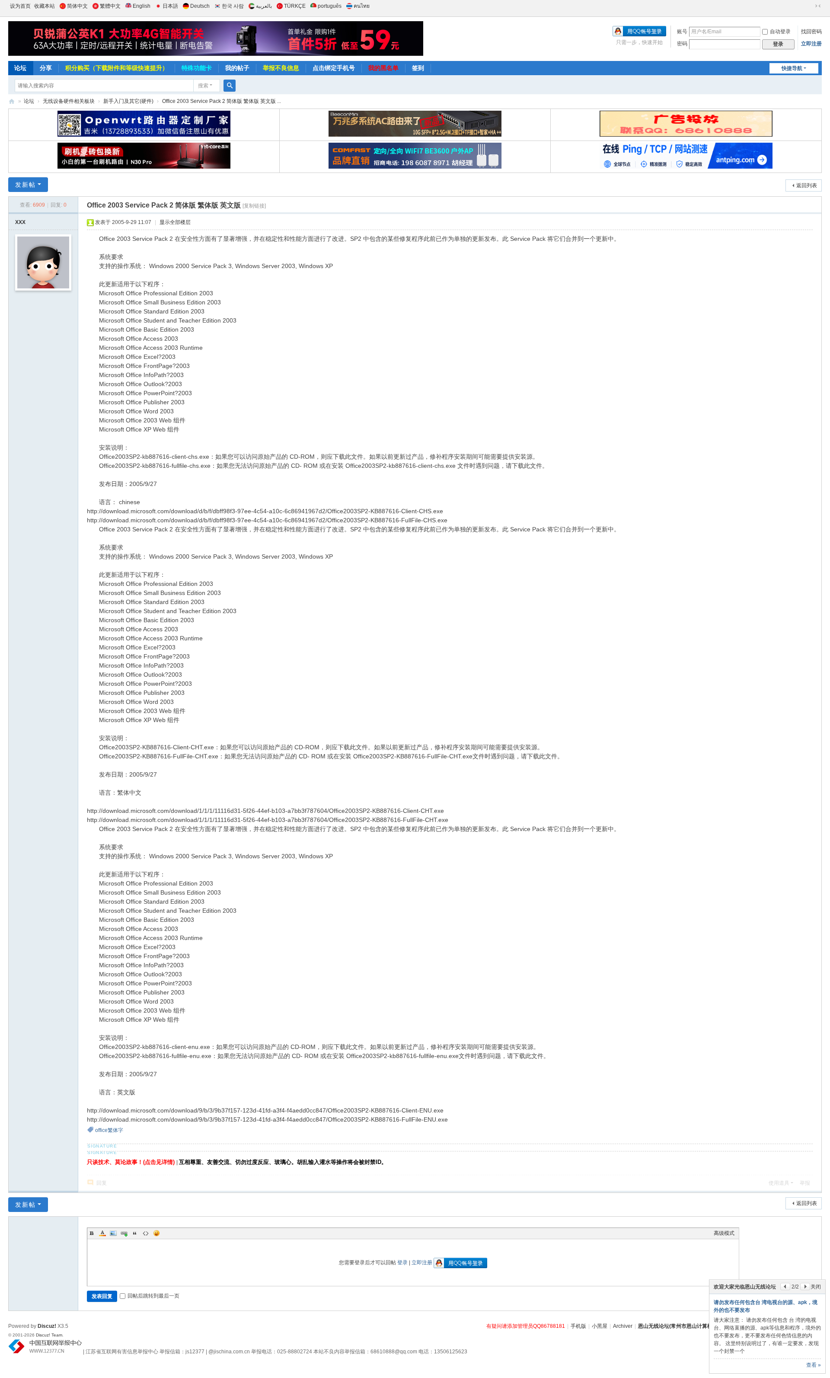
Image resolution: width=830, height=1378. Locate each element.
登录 (402, 1263)
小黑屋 (599, 1326)
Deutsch (200, 6)
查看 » (813, 1365)
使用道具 (779, 1183)
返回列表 (806, 185)
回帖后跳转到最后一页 (153, 1296)
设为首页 (20, 6)
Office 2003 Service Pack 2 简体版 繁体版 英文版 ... (221, 101)
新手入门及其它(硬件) (128, 101)
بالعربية (264, 6)
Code (145, 1233)
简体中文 (77, 6)
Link (124, 1233)
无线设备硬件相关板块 (69, 101)
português (330, 6)
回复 (101, 1183)
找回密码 (811, 32)
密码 (682, 44)
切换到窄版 (818, 6)
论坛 (20, 67)
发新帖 (25, 184)
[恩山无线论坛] (215, 38)
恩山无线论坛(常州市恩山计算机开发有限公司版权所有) (702, 1326)
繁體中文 (110, 6)
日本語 (170, 6)
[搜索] (229, 86)
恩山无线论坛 (11, 101)
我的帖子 (237, 67)
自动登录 (780, 32)
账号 (682, 32)
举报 (805, 1183)
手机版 (578, 1326)
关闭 (816, 1287)
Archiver (622, 1326)
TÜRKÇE (295, 6)
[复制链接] (254, 206)
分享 (46, 67)
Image (113, 1233)
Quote (135, 1233)
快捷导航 (792, 68)
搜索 (203, 86)
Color (102, 1233)
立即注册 (811, 44)
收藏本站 (44, 6)
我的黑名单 (383, 67)
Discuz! (47, 1326)
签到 (418, 67)
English (141, 6)
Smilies (156, 1233)
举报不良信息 (281, 67)
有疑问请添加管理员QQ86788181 (525, 1326)
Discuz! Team (49, 1335)
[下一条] (805, 1286)
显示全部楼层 (175, 222)
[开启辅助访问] (810, 6)
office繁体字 (109, 1130)
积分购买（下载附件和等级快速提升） (116, 67)
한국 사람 (233, 6)
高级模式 (724, 1233)
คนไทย (362, 6)
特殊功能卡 (197, 67)
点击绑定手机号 (334, 67)
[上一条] (785, 1286)
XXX (20, 222)
